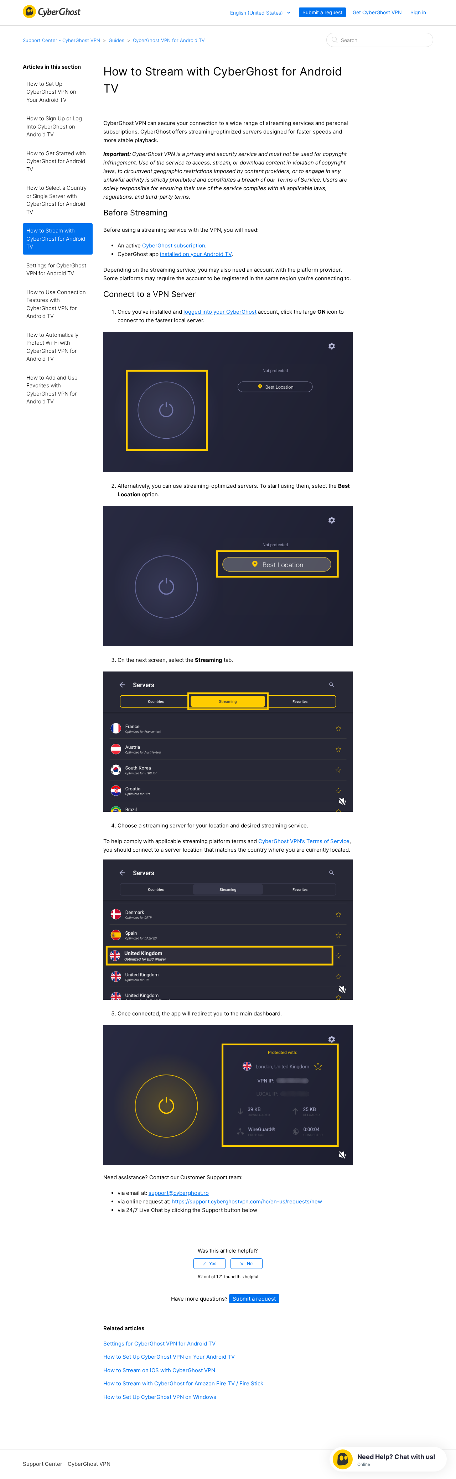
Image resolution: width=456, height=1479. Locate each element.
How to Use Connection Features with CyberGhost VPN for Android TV (56, 304)
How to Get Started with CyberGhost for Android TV (56, 161)
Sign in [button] (418, 12)
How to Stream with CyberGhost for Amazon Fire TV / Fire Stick (183, 1383)
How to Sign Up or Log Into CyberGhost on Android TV (54, 126)
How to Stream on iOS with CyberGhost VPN (159, 1370)
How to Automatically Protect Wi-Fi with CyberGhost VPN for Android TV (52, 346)
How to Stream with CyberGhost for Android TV (55, 238)
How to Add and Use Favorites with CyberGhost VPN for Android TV (52, 389)
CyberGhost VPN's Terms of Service (303, 841)
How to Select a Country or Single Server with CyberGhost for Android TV (56, 199)
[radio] (209, 1263)
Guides (116, 40)
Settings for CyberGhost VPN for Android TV (56, 269)
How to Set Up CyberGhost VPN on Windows (159, 1397)
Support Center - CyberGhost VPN (61, 40)
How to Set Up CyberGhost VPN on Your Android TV (51, 91)
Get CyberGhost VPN (377, 12)
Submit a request (322, 12)
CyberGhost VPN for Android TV (169, 40)
